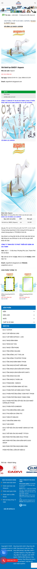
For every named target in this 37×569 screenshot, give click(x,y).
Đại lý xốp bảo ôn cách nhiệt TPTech (15, 433)
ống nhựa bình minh (19, 546)
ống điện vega (30, 552)
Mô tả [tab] (5, 92)
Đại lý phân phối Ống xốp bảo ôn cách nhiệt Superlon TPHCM (18, 402)
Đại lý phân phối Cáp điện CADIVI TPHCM (16, 390)
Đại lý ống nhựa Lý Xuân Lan (12, 379)
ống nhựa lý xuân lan (23, 548)
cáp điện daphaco (19, 552)
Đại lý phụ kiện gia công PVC (12, 413)
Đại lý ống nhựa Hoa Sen (11, 376)
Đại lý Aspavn (7, 330)
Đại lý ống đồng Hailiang (11, 351)
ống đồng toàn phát (29, 559)
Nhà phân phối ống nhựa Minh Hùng (15, 446)
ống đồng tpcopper (19, 561)
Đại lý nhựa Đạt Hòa (10, 344)
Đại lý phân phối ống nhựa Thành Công (16, 397)
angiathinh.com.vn (7, 265)
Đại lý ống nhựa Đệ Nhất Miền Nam (15, 365)
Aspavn (27, 21)
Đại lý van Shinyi (8, 424)
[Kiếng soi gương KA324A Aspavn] (27, 282)
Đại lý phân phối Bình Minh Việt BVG (15, 386)
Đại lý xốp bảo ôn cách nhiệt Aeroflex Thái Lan (18, 429)
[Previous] (1, 288)
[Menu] (2, 3)
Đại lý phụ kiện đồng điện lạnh (13, 410)
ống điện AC (17, 555)
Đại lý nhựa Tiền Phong (11, 347)
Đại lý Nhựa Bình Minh (10, 340)
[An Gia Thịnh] (18, 3)
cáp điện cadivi (29, 550)
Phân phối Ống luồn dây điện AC (14, 450)
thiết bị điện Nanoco (24, 557)
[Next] (36, 288)
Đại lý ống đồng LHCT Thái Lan (13, 354)
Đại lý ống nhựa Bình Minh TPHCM (14, 362)
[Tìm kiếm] (35, 3)
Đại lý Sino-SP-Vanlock (10, 417)
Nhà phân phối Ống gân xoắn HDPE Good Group (17, 442)
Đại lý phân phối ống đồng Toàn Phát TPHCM (18, 393)
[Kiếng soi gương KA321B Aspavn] (9, 282)
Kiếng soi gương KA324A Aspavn (26, 294)
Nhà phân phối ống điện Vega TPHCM (15, 437)
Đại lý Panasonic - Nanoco (12, 383)
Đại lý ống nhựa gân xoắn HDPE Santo (16, 372)
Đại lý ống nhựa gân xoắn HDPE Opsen (16, 369)
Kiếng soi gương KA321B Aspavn (8, 294)
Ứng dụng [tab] (7, 94)
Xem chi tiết (4, 298)
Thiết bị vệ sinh (17, 21)
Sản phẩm (7, 21)
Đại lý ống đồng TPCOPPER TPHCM (14, 358)
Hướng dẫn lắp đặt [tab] (9, 97)
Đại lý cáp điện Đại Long (11, 333)
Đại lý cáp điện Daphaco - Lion (13, 337)
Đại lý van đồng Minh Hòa (11, 420)
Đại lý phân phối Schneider (12, 406)
